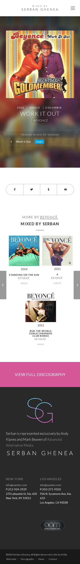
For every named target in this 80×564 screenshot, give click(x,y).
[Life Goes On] (3, 285)
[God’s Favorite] (77, 285)
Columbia (53, 107)
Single (35, 107)
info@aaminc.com (16, 485)
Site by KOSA (60, 554)
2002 (20, 107)
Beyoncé (40, 120)
